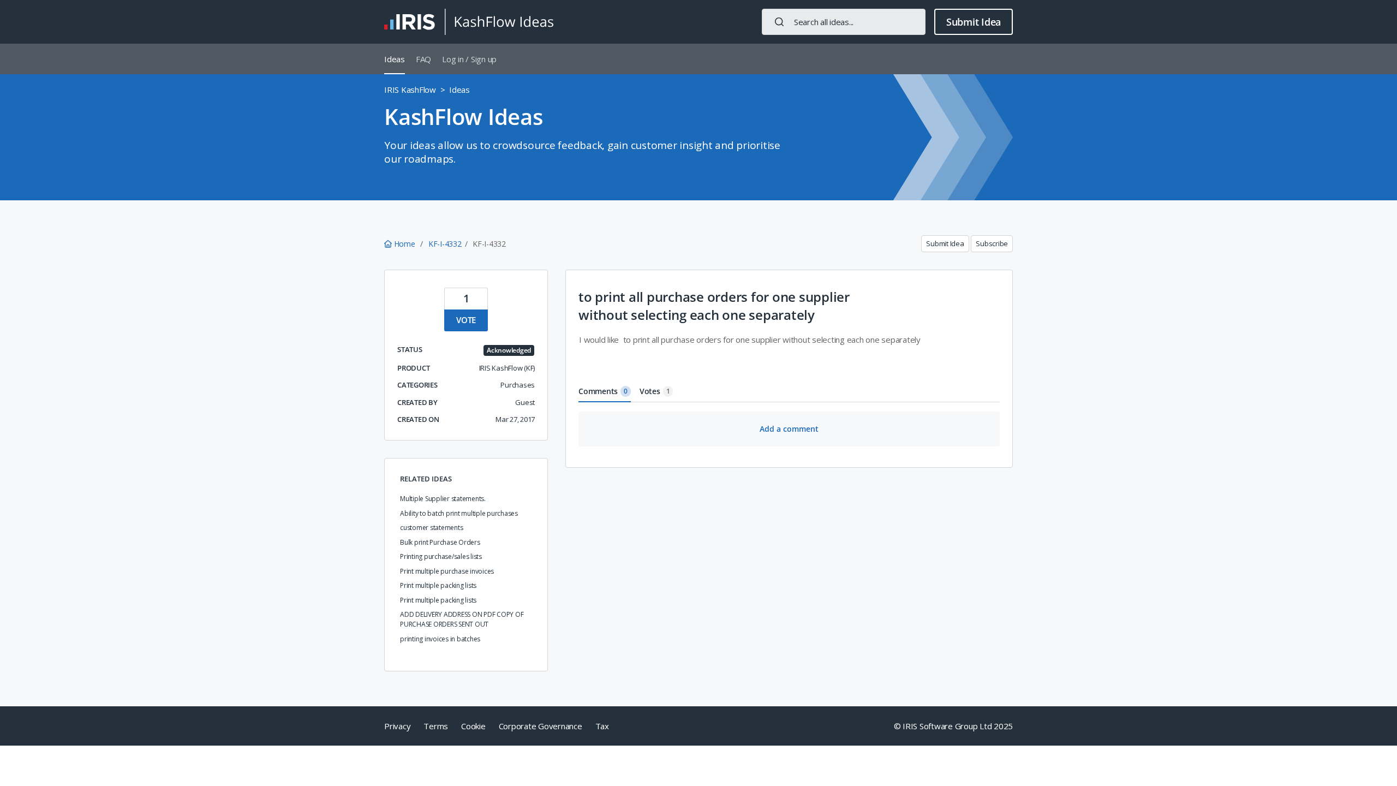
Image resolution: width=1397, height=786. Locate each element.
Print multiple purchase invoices (447, 571)
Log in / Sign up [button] (469, 58)
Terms (435, 725)
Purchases (517, 385)
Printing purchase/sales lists (441, 556)
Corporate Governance (540, 725)
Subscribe (992, 243)
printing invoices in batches (440, 639)
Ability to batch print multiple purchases (459, 513)
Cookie (473, 725)
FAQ (423, 58)
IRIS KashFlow (410, 89)
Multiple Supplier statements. (443, 498)
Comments (603, 391)
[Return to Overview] (468, 22)
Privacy (397, 725)
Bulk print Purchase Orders (440, 542)
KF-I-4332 (445, 244)
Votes (655, 391)
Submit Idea (973, 21)
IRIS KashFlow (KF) (507, 368)
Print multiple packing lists (438, 585)
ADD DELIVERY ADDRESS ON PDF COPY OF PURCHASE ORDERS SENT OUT (461, 619)
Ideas (394, 58)
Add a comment (789, 429)
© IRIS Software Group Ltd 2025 (953, 725)
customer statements (431, 527)
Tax (602, 725)
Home (404, 244)
